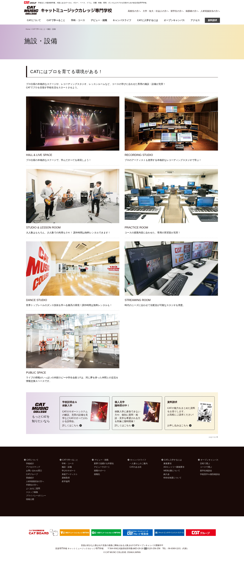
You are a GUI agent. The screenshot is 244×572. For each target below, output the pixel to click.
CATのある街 (135, 467)
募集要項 (167, 463)
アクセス (195, 20)
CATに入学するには (147, 20)
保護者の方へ (192, 11)
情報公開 (30, 499)
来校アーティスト (70, 474)
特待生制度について (172, 478)
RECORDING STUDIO (139, 155)
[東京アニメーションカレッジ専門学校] (75, 532)
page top (212, 437)
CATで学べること (56, 20)
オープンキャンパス (174, 20)
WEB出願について (171, 470)
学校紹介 (30, 463)
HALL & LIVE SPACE (39, 155)
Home (28, 29)
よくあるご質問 (33, 488)
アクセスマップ (33, 467)
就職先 (97, 474)
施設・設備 (67, 467)
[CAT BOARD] (43, 532)
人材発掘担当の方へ (210, 11)
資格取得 (66, 478)
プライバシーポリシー (36, 495)
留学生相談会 (206, 470)
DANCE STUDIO (36, 300)
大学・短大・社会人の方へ (156, 11)
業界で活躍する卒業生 (104, 463)
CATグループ (32, 474)
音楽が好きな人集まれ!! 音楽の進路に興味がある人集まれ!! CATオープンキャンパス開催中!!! (122, 545)
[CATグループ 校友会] (138, 532)
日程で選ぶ (205, 463)
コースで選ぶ (206, 467)
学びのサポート (69, 470)
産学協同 (66, 481)
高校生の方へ (134, 11)
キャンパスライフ (122, 20)
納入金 (166, 474)
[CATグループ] (201, 532)
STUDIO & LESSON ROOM (43, 227)
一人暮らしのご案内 (139, 463)
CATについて (34, 20)
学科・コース (78, 20)
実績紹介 (30, 478)
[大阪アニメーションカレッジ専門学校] (106, 532)
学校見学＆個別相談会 (210, 474)
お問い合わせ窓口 (34, 470)
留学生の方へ (177, 11)
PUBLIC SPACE (36, 372)
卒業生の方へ (32, 485)
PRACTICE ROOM (136, 227)
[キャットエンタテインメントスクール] (169, 532)
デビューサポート (102, 467)
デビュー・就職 (99, 20)
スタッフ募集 (32, 492)
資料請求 (212, 20)
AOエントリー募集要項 (173, 467)
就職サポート (100, 470)
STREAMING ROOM (138, 300)
